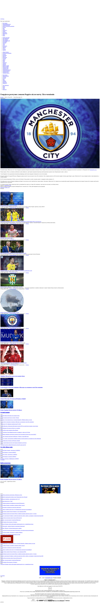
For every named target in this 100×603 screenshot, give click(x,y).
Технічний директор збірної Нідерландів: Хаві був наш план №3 (13, 444)
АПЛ (4, 44)
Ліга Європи (5, 39)
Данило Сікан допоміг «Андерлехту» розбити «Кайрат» (11, 532)
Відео (4, 35)
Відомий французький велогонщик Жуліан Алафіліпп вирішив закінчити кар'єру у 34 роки (18, 513)
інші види (5, 62)
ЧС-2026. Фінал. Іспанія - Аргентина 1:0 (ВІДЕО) (10, 450)
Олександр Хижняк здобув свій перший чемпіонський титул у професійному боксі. (16, 524)
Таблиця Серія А (6, 72)
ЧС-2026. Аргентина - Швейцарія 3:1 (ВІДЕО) (9, 458)
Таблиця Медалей (6, 25)
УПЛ (4, 43)
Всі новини (5, 23)
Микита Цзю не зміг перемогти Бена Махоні (9, 430)
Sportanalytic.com (7, 185)
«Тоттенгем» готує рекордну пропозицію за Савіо (10, 534)
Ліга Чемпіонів (6, 38)
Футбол (4, 27)
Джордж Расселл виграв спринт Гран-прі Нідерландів (11, 517)
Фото (4, 34)
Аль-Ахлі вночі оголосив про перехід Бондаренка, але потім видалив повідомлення (17, 530)
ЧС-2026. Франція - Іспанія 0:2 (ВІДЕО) (8, 456)
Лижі (4, 61)
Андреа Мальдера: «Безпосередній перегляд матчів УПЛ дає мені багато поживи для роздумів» (19, 426)
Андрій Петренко (13, 207)
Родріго (6, 187)
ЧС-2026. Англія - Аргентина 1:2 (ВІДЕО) (8, 454)
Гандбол (4, 58)
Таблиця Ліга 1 (6, 71)
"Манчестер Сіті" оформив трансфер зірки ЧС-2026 (10, 327)
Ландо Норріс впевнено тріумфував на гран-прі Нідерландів (12, 503)
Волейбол (5, 55)
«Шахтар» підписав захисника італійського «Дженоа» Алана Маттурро (14, 436)
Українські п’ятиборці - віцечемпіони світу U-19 (10, 499)
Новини (4, 64)
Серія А (4, 49)
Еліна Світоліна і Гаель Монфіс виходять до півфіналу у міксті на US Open (15, 432)
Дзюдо (4, 59)
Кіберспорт (5, 33)
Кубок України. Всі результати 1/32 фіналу (8, 205)
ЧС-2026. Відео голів (6, 447)
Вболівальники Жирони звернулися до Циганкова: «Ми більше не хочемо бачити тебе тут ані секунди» (20, 221)
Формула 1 (5, 30)
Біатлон (4, 56)
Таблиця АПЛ (5, 68)
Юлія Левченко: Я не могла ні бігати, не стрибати (10, 428)
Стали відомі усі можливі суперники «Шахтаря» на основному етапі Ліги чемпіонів (21, 387)
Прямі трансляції (6, 37)
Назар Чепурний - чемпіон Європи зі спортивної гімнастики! (12, 526)
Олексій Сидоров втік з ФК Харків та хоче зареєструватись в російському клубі (16, 270)
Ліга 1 (4, 48)
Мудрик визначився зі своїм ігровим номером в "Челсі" (11, 341)
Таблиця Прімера (6, 70)
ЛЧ (8, 187)
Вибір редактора (5, 463)
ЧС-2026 (4, 42)
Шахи (4, 60)
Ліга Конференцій (6, 40)
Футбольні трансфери (7, 53)
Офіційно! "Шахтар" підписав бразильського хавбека (11, 528)
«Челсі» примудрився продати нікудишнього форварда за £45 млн (13, 362)
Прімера (4, 47)
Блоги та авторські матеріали (8, 26)
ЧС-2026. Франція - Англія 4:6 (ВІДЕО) (8, 452)
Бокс (4, 28)
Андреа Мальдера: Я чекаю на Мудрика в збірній (13, 398)
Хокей (4, 31)
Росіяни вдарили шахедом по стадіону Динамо (9, 312)
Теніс (4, 29)
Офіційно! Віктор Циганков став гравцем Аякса (12, 376)
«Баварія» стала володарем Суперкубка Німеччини (10, 519)
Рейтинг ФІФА (6, 66)
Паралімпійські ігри (7, 24)
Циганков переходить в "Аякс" (6, 237)
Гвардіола (2, 187)
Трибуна (4, 63)
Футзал (4, 54)
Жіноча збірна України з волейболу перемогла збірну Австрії (12, 505)
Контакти (5, 89)
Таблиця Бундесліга (7, 69)
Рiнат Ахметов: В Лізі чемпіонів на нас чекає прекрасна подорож (13, 253)
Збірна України (6, 52)
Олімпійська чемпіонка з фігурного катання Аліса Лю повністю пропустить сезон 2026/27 (18, 434)
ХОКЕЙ (4, 81)
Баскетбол (5, 32)
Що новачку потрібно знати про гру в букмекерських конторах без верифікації (16, 509)
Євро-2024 (5, 41)
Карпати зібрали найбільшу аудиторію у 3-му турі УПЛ (11, 286)
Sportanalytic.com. (93, 169)
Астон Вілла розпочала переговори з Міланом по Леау (11, 494)
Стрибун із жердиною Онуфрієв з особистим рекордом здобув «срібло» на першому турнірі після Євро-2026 (21, 515)
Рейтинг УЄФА (6, 65)
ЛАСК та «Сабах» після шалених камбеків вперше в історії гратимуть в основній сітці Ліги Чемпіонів (20, 438)
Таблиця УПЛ (5, 67)
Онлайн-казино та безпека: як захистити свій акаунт (10, 507)
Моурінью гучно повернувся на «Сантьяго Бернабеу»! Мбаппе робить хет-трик (16, 419)
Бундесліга (5, 45)
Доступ (4, 50)
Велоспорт (5, 57)
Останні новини (5, 412)
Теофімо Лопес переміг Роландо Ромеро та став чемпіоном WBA (13, 511)
